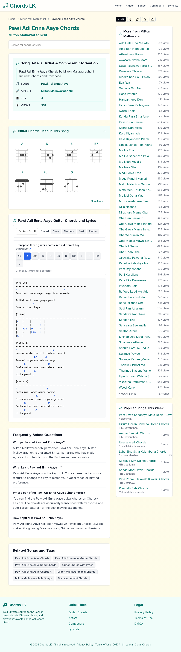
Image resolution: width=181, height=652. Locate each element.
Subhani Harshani (129, 455)
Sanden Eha (127, 320)
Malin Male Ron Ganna (134, 184)
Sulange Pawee (129, 353)
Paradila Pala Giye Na (133, 263)
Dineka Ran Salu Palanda (136, 77)
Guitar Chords (78, 612)
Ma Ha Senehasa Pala (134, 156)
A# (35, 255)
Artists (130, 5)
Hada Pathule (128, 94)
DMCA (138, 623)
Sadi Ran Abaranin (131, 308)
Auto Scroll (29, 231)
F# (97, 255)
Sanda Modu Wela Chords (136, 470)
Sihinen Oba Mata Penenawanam (136, 336)
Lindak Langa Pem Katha (135, 144)
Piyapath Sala (128, 286)
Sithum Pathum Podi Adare (136, 348)
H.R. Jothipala (127, 464)
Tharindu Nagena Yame (135, 370)
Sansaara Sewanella (132, 325)
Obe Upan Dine (129, 252)
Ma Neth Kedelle (130, 161)
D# (74, 255)
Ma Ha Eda (126, 150)
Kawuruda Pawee (131, 122)
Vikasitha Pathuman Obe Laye (136, 382)
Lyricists (173, 5)
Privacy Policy (143, 612)
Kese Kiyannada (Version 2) (136, 139)
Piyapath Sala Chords (133, 488)
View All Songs (127, 393)
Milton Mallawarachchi (33, 18)
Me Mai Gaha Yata (131, 195)
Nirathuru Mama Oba (133, 212)
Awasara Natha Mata (133, 60)
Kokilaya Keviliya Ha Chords (137, 460)
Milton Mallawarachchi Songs (33, 578)
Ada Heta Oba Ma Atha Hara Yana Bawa (136, 43)
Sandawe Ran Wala (132, 314)
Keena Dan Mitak (130, 128)
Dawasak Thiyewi (130, 71)
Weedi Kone (127, 387)
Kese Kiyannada (129, 133)
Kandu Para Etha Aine (134, 116)
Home (118, 5)
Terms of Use (143, 618)
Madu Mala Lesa (130, 173)
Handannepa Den (131, 99)
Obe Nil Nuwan (129, 246)
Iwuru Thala (127, 111)
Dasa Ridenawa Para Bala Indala (136, 65)
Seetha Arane (128, 331)
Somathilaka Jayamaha (132, 446)
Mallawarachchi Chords (72, 578)
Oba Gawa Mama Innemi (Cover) (136, 229)
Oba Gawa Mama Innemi (135, 224)
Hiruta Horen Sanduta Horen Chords (144, 424)
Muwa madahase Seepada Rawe (136, 201)
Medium (69, 231)
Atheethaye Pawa (131, 54)
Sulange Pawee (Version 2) (136, 359)
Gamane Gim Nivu (131, 88)
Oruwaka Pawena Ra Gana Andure (136, 257)
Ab (19, 255)
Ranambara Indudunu (133, 297)
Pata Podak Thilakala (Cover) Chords (144, 479)
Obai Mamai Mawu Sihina (136, 240)
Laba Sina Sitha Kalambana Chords (142, 451)
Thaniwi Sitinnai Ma (132, 365)
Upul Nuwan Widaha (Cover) (136, 376)
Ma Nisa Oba (127, 167)
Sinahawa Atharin (131, 342)
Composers (157, 5)
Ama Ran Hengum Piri (134, 48)
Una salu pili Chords (132, 442)
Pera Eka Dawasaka (132, 280)
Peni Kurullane (129, 274)
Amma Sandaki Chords (134, 433)
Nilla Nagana (127, 207)
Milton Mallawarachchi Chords (76, 571)
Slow (56, 231)
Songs (142, 5)
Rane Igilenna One (131, 303)
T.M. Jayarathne (128, 427)
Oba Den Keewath (131, 218)
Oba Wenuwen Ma (131, 235)
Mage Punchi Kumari (133, 178)
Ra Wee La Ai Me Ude (133, 291)
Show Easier (97, 201)
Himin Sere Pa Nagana (134, 105)
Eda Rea (124, 82)
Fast (81, 231)
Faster (93, 231)
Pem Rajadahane (130, 269)
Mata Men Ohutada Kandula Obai (136, 190)
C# (58, 255)
